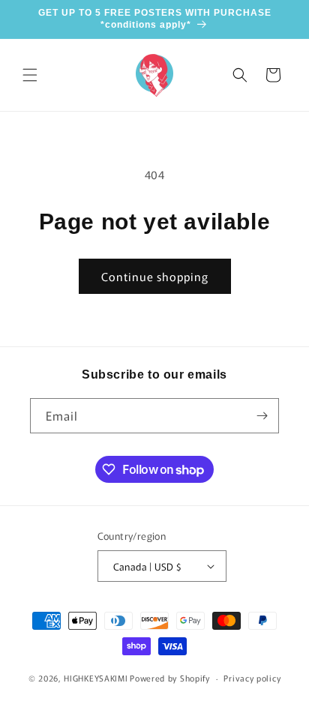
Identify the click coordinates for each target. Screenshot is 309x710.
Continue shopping (154, 276)
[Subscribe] (261, 415)
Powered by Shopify (170, 678)
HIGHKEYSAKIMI (96, 678)
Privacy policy (252, 678)
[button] (30, 74)
